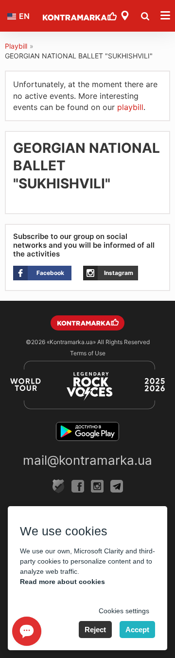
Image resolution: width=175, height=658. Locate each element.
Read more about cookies (62, 581)
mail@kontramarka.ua (87, 460)
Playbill (16, 46)
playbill (130, 107)
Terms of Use (87, 353)
